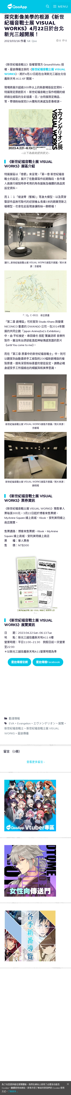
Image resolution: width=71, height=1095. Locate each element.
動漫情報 (14, 718)
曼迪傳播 (23, 733)
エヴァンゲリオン (44, 723)
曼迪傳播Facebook (48, 662)
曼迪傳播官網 (19, 662)
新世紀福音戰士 (14, 728)
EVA (11, 723)
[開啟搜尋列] (47, 6)
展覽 (61, 723)
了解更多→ (13, 1091)
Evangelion (24, 723)
